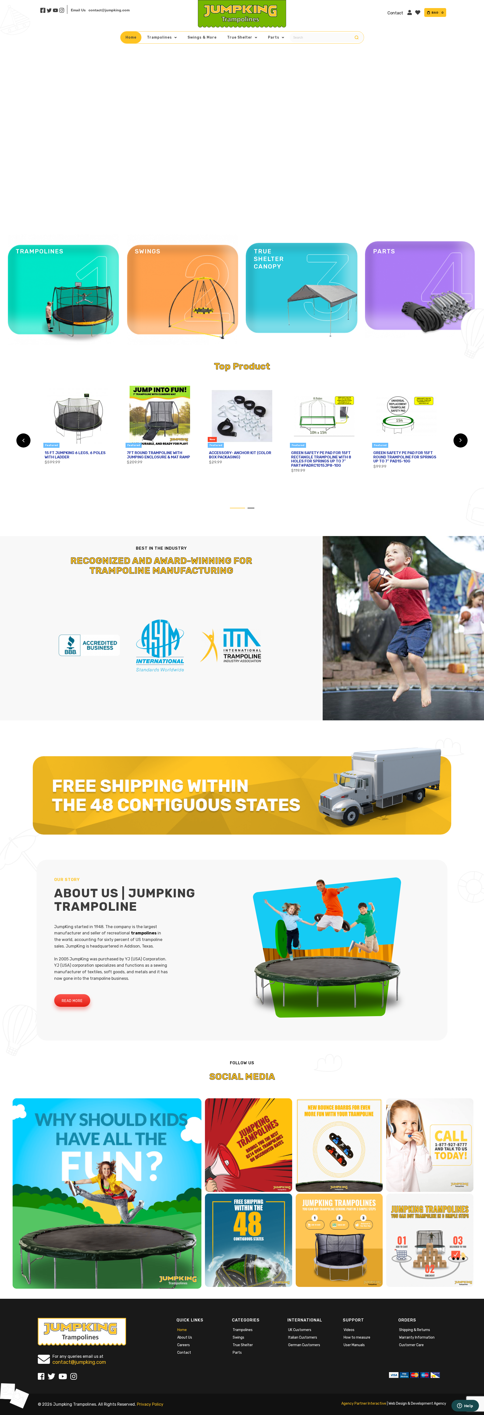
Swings (238, 1337)
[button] (237, 508)
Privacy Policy (150, 1404)
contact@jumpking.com (109, 10)
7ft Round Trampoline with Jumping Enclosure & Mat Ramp (158, 455)
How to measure (357, 1337)
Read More (72, 1001)
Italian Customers (302, 1337)
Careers (183, 1345)
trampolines (144, 933)
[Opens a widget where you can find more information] (465, 1406)
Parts (237, 1352)
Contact (184, 1352)
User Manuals (354, 1345)
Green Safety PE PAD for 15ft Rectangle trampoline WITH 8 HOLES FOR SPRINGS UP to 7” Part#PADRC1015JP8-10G (321, 459)
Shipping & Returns (414, 1330)
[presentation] (23, 440)
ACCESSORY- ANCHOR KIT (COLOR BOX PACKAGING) (240, 455)
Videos (349, 1330)
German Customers (304, 1345)
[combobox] (325, 37)
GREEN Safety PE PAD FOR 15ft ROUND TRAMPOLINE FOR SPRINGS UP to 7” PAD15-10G (404, 457)
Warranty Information (417, 1337)
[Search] (356, 37)
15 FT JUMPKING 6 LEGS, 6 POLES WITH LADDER (75, 455)
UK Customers (299, 1330)
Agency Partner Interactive (363, 1403)
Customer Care (411, 1345)
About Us (184, 1337)
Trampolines (243, 1330)
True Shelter (243, 1345)
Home (182, 1330)
